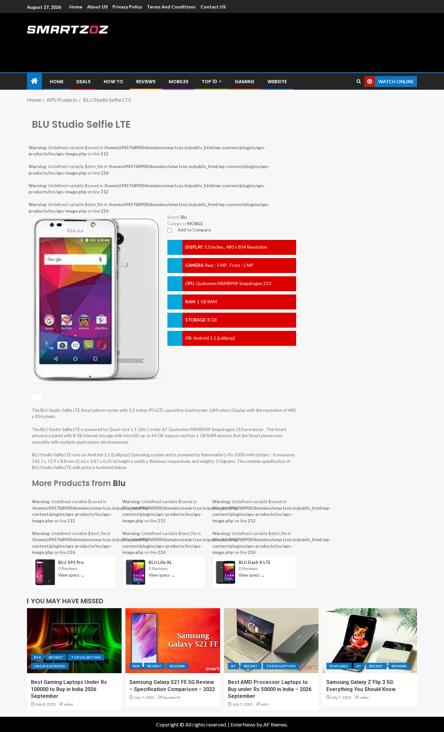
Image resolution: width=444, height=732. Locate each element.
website (277, 81)
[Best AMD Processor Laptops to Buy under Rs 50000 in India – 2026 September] (271, 640)
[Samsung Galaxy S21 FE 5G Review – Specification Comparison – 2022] (172, 640)
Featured (339, 666)
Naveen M (171, 697)
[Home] (34, 81)
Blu (119, 483)
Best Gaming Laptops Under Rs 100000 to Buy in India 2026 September (69, 689)
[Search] (359, 81)
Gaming (245, 81)
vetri (265, 704)
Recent (56, 657)
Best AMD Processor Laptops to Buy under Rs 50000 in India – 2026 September (269, 689)
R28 (136, 666)
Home (75, 6)
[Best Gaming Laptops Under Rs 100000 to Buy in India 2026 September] (74, 640)
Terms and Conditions (171, 6)
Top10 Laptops (86, 657)
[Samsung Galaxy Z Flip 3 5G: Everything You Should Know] (369, 640)
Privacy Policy (127, 6)
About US (97, 6)
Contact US (213, 6)
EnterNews (242, 724)
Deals (83, 81)
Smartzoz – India (99, 43)
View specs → (71, 575)
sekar (68, 704)
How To (113, 81)
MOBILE (195, 223)
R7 (233, 666)
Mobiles (179, 81)
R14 (37, 657)
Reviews (146, 81)
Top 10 (209, 81)
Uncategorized (49, 666)
